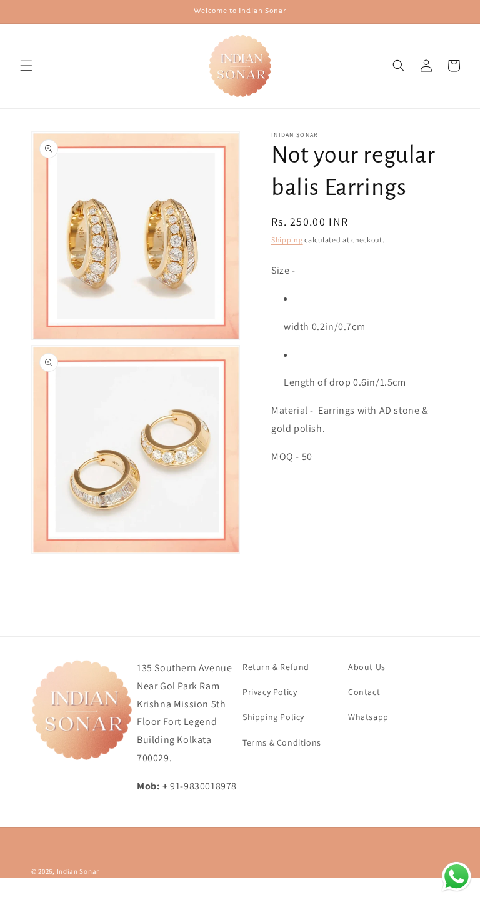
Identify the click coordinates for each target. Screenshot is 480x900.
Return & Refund (275, 666)
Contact (364, 692)
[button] (26, 65)
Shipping (287, 239)
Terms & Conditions (281, 742)
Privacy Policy (269, 692)
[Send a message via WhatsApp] (456, 876)
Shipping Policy (273, 716)
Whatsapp (368, 716)
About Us (367, 666)
